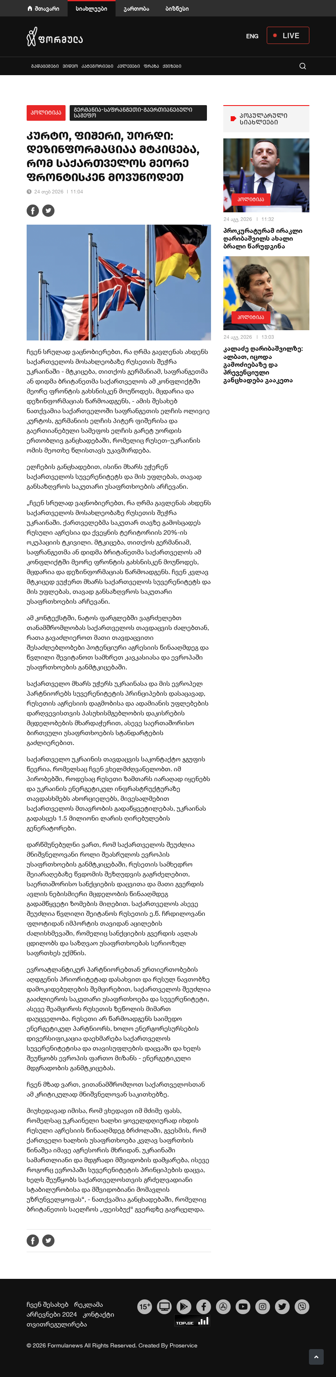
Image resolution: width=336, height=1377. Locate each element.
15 (144, 1306)
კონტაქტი (98, 1314)
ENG (252, 36)
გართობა (136, 8)
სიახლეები (91, 8)
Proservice (184, 1345)
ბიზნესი (177, 8)
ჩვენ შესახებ (47, 1304)
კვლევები (128, 66)
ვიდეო (70, 66)
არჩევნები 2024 (52, 1314)
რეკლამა (88, 1304)
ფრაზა (151, 66)
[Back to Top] (316, 1357)
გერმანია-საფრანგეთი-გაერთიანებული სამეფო (133, 112)
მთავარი (47, 8)
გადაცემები (45, 66)
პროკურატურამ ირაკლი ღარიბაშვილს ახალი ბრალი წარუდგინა (262, 238)
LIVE (291, 35)
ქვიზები (172, 66)
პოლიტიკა (46, 112)
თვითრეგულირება (57, 1324)
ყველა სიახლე (27, 65)
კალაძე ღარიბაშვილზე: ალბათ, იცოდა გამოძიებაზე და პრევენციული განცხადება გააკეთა (263, 364)
